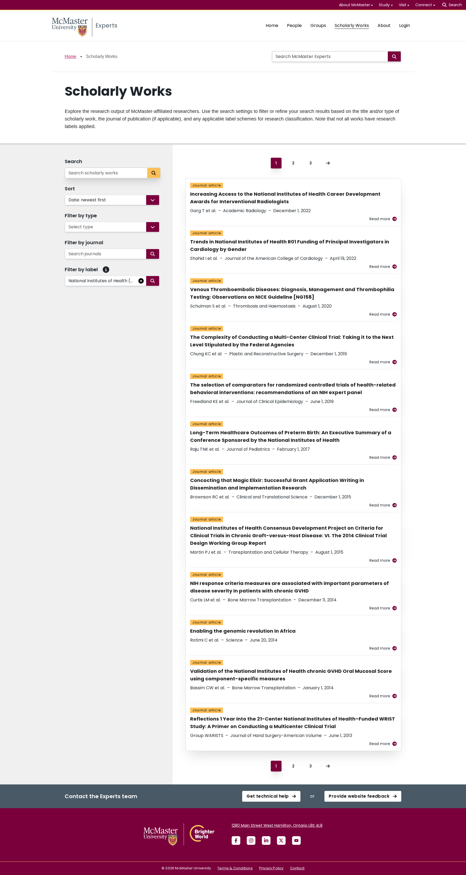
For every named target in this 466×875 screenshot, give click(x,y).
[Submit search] (394, 56)
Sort (70, 188)
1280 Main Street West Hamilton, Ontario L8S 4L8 (277, 825)
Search (73, 161)
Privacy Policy (271, 868)
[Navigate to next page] (328, 163)
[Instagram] (251, 840)
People (294, 25)
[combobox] (69, 200)
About (384, 25)
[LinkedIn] (266, 840)
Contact (297, 868)
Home (272, 25)
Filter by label (81, 269)
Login (404, 25)
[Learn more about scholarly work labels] (106, 269)
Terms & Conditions (235, 868)
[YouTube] (296, 840)
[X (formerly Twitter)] (281, 840)
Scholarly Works (352, 25)
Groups (318, 25)
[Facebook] (236, 840)
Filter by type (81, 215)
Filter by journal (84, 242)
